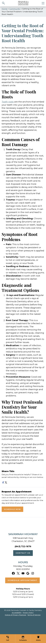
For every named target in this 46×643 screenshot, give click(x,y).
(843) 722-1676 (23, 546)
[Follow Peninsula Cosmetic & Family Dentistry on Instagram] (32, 573)
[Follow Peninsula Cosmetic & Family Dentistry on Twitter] (18, 573)
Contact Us (23, 553)
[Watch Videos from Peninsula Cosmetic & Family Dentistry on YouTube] (23, 573)
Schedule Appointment (22, 580)
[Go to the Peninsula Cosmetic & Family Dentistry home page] (23, 3)
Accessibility (16, 612)
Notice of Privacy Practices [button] (15, 615)
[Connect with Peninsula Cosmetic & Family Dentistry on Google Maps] (27, 573)
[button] (7, 638)
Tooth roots (8, 101)
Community (14, 9)
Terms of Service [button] (33, 615)
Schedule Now (12, 509)
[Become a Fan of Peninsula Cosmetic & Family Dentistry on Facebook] (13, 573)
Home (4, 9)
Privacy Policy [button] (28, 612)
